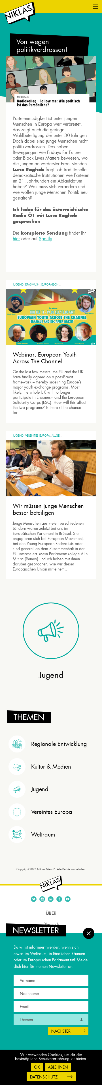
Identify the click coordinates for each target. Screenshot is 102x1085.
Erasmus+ (32, 284)
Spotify (45, 239)
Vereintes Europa (37, 436)
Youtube (68, 899)
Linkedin (51, 899)
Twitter (34, 899)
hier (16, 239)
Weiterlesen (27, 413)
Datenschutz (44, 1077)
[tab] (52, 744)
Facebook (59, 899)
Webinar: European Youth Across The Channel (45, 358)
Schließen (88, 933)
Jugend (18, 284)
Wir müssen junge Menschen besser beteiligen (48, 509)
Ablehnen (58, 1067)
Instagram (42, 899)
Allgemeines (60, 436)
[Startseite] (19, 13)
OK (37, 1067)
